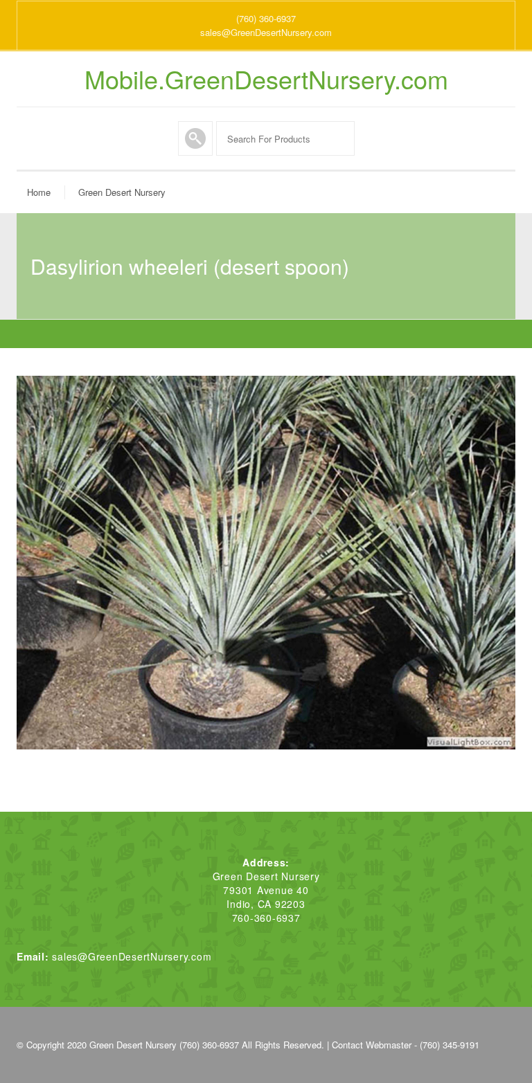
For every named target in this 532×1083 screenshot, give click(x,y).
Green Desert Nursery (122, 192)
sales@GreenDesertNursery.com (266, 32)
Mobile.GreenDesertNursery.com (266, 79)
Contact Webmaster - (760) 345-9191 (405, 1044)
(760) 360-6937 (266, 18)
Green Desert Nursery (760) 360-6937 (164, 1044)
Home (39, 192)
